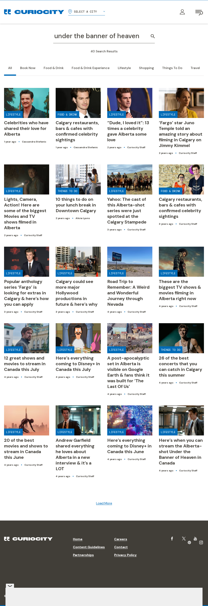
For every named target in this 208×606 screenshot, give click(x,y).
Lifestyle (124, 68)
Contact (121, 547)
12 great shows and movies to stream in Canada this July (25, 363)
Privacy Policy (125, 555)
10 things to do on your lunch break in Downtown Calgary (76, 205)
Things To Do (172, 68)
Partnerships (83, 555)
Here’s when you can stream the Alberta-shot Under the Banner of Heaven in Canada (181, 451)
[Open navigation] (199, 12)
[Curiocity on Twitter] (184, 539)
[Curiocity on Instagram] (201, 542)
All (10, 68)
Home (77, 539)
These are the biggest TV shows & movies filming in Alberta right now (180, 290)
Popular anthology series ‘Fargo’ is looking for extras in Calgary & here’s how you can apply (26, 293)
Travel (195, 68)
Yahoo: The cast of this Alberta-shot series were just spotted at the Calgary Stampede (126, 210)
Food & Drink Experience (90, 68)
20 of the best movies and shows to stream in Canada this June (26, 448)
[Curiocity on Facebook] (172, 538)
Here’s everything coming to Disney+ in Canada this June (129, 446)
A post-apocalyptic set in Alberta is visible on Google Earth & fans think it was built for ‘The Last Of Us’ (128, 372)
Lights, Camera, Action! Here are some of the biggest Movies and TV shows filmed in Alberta (25, 213)
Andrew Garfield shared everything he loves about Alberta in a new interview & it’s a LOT (75, 454)
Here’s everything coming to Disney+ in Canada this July (78, 363)
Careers (120, 539)
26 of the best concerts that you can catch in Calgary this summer (180, 366)
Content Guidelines (89, 547)
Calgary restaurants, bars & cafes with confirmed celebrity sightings (77, 131)
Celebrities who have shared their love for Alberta (26, 128)
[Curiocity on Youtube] (195, 538)
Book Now (28, 68)
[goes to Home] (34, 12)
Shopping (146, 68)
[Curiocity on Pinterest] (189, 542)
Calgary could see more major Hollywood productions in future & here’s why (77, 293)
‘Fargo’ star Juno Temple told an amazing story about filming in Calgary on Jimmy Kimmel (180, 134)
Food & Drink (54, 68)
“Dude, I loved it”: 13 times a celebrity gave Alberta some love (128, 131)
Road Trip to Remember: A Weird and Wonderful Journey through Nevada (128, 293)
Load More (104, 503)
